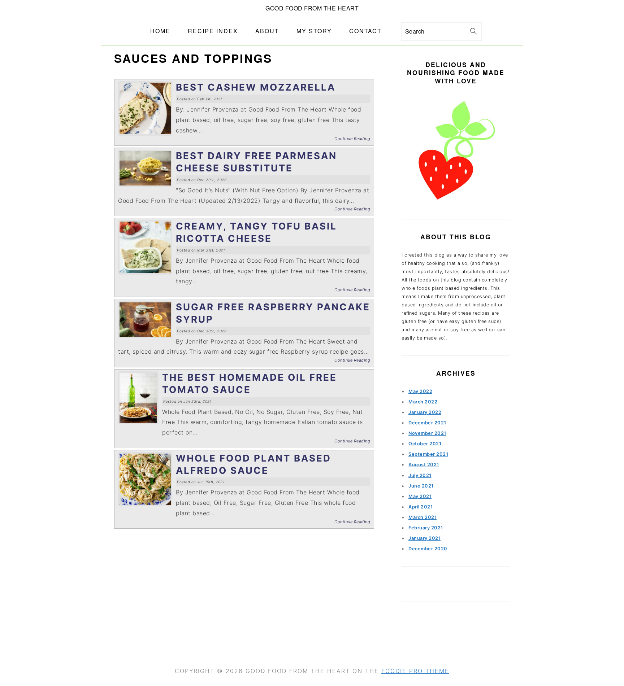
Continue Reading (352, 138)
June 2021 (421, 486)
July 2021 (420, 475)
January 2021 (424, 538)
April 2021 (420, 507)
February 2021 (425, 527)
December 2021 (427, 422)
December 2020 (427, 548)
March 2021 (422, 517)
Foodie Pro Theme (415, 670)
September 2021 (428, 454)
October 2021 (424, 443)
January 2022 (424, 412)
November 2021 (427, 433)
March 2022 (422, 402)
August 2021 (423, 464)
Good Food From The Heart (312, 8)
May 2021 (420, 496)
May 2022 (420, 391)
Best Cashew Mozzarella (255, 87)
